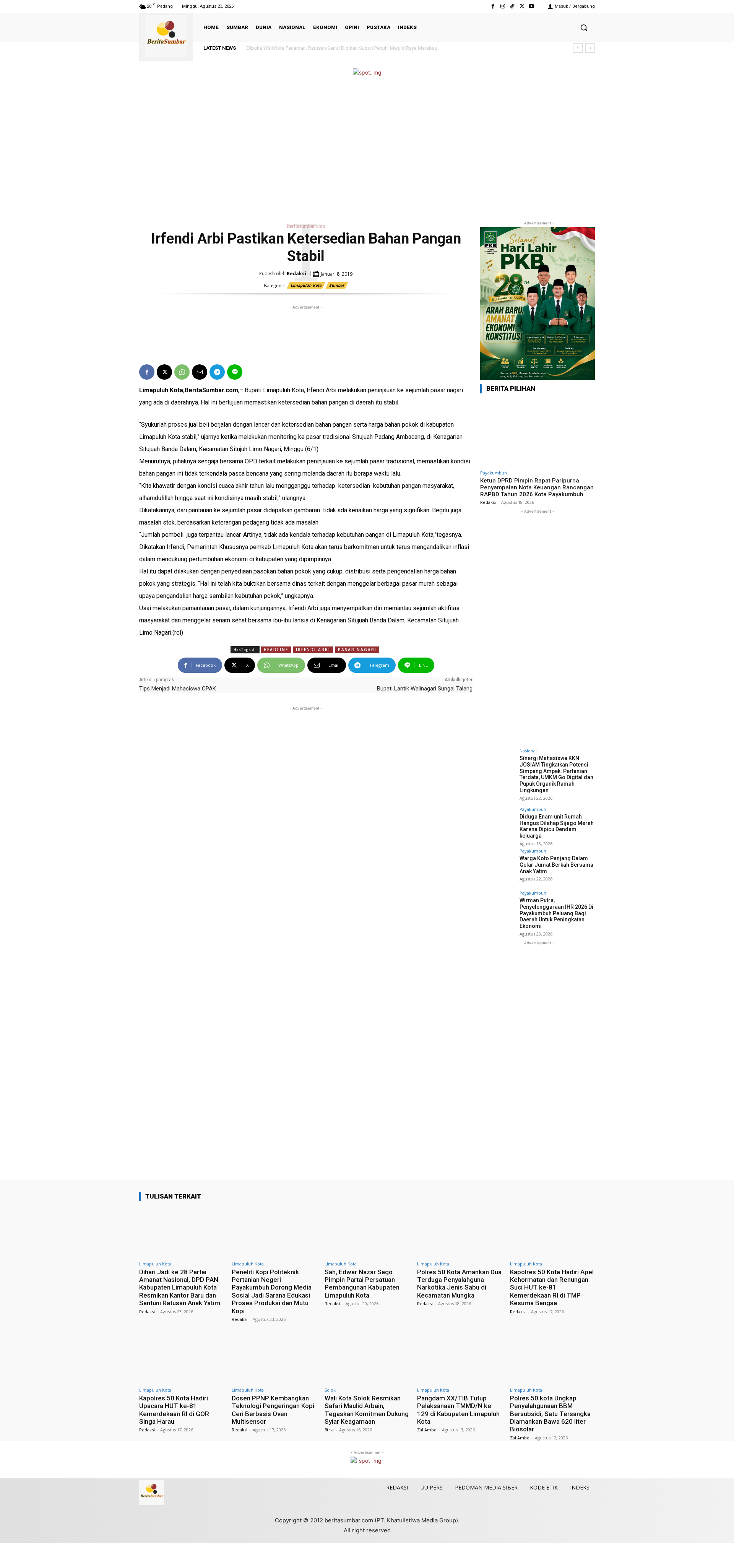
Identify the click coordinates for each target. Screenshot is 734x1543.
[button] (584, 27)
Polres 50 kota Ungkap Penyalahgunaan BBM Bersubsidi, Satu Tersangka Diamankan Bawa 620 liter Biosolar (550, 1413)
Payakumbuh (493, 473)
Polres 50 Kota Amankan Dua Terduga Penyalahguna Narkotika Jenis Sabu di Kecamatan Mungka (459, 1283)
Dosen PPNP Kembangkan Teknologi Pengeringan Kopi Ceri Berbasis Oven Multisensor (273, 1409)
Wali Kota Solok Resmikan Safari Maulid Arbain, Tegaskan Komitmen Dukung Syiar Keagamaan (367, 1409)
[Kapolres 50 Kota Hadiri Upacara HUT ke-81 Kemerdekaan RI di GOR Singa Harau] (181, 1358)
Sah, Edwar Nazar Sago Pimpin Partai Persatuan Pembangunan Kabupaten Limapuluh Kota (362, 1283)
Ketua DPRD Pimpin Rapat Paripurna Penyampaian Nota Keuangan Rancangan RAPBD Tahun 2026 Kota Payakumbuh (537, 487)
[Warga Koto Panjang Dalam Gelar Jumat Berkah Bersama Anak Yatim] (497, 866)
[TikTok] (512, 6)
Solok (330, 1390)
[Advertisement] (367, 148)
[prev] (578, 48)
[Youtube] (531, 6)
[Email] (199, 372)
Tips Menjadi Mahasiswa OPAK (177, 688)
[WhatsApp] (182, 372)
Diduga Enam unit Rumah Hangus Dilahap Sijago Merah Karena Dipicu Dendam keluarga (557, 826)
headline (276, 649)
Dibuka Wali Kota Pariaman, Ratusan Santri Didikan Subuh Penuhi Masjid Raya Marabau (337, 48)
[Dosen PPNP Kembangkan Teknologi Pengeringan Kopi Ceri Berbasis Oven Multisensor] (274, 1358)
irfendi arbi (313, 649)
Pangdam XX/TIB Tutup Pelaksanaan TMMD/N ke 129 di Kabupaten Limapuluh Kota (458, 1409)
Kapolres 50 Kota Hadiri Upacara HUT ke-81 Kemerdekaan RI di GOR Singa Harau (174, 1409)
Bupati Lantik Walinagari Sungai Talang (425, 688)
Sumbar (336, 285)
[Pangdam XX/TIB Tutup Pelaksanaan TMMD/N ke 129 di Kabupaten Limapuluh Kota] (459, 1358)
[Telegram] (217, 372)
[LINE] (234, 372)
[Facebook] (493, 6)
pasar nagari (357, 649)
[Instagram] (502, 6)
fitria (329, 1430)
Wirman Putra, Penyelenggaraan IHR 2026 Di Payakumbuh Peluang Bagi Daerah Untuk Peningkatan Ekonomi (556, 913)
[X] (522, 6)
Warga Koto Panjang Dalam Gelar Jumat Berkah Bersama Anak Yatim (556, 864)
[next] (590, 48)
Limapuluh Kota (306, 285)
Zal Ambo (427, 1430)
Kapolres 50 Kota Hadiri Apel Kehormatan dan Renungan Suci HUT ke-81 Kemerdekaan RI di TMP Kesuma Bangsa (552, 1287)
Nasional (528, 751)
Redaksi (296, 273)
